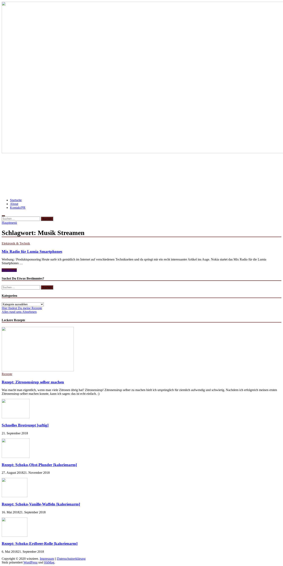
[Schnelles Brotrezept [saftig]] (16, 417)
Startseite (16, 200)
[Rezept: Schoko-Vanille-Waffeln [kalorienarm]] (14, 496)
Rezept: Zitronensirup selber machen (33, 382)
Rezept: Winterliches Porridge (104, 175)
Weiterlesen (9, 270)
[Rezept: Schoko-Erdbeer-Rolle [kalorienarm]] (14, 535)
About (14, 204)
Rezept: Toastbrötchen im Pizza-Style (33, 163)
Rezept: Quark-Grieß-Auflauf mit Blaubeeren (40, 175)
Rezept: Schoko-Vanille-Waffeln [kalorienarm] (41, 504)
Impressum (47, 558)
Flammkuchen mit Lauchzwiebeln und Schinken (170, 175)
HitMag (49, 562)
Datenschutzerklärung (71, 558)
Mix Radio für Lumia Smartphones (32, 251)
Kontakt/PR (17, 207)
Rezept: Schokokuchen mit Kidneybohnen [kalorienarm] (112, 163)
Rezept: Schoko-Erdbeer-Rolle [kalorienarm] (39, 543)
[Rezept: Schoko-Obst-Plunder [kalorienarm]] (16, 456)
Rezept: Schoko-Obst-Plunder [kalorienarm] (39, 465)
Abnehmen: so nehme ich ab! (26, 188)
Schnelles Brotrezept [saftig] (25, 425)
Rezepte (7, 374)
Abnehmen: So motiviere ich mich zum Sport (199, 163)
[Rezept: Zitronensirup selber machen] (38, 370)
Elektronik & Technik (16, 243)
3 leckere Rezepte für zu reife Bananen (244, 175)
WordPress (30, 562)
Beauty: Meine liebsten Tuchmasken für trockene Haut (97, 188)
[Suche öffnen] (3, 215)
